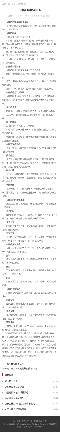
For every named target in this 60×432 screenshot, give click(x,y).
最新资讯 (21, 4)
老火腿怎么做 (11, 381)
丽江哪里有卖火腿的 (14, 398)
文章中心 (11, 4)
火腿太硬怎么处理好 (14, 387)
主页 (4, 4)
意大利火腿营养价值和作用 (24, 368)
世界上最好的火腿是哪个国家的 (20, 403)
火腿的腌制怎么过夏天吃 (16, 392)
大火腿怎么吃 (17, 364)
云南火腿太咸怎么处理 (15, 409)
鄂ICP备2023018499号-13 (34, 427)
